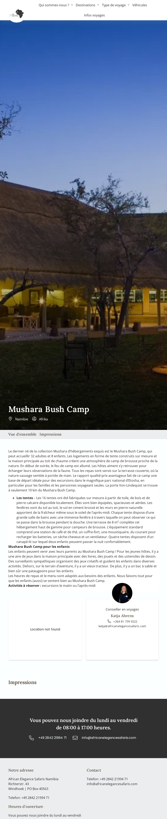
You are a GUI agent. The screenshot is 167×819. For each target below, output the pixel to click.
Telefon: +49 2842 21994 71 (28, 797)
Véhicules (139, 5)
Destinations (85, 5)
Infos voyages (94, 15)
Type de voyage (114, 5)
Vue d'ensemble (22, 434)
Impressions (51, 434)
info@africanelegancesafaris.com (112, 784)
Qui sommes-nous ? (54, 5)
